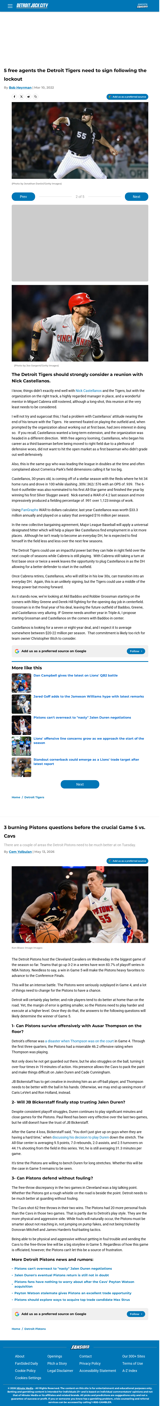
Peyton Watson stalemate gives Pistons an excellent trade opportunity (73, 1293)
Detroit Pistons (35, 1329)
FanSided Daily (26, 1363)
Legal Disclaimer (60, 1371)
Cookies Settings (28, 1378)
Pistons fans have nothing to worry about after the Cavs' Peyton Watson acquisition (74, 1284)
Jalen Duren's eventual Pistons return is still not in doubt (61, 1275)
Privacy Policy (90, 1363)
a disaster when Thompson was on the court (79, 1041)
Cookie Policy (25, 1371)
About (19, 1356)
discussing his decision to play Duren (80, 1137)
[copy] (35, 96)
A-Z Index (129, 1371)
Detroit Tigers (34, 797)
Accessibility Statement (97, 1371)
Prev (23, 197)
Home (16, 797)
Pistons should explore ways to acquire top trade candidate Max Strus (72, 1300)
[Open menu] (10, 6)
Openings (54, 1356)
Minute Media (25, 1388)
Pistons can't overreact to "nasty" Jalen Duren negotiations (63, 1268)
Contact (85, 1356)
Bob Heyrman (20, 87)
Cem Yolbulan (20, 852)
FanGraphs (29, 510)
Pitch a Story (57, 1363)
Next (136, 197)
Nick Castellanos (89, 391)
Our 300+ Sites (133, 1356)
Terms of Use (132, 1363)
